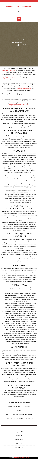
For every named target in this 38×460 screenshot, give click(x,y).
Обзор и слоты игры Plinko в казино (19, 406)
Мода (19, 410)
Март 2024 (19, 443)
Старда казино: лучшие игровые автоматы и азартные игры (19, 419)
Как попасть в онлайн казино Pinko (19, 402)
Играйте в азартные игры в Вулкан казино (19, 414)
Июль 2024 (19, 436)
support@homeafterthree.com (19, 105)
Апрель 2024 (19, 440)
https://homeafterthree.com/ (12, 78)
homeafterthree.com (19, 6)
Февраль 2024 (19, 447)
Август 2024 (19, 432)
